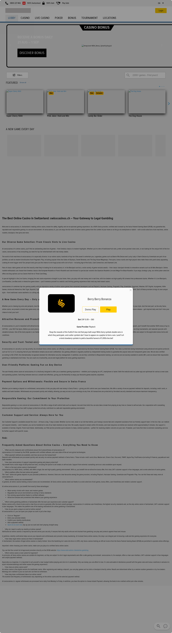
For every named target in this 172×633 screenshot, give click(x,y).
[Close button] (130, 290)
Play (108, 309)
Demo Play (90, 309)
